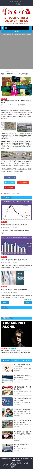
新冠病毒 (16, 193)
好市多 (12, 193)
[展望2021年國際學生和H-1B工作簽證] (7, 448)
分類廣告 (13, 467)
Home (6, 463)
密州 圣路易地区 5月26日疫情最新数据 (14, 260)
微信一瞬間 (5, 465)
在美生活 (13, 463)
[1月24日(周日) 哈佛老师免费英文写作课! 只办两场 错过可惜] (7, 413)
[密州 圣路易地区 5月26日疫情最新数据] (16, 245)
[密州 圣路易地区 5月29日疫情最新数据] (12, 278)
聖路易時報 (13, 465)
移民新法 (19, 463)
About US (19, 467)
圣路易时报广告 (11, 348)
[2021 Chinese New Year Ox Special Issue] (7, 368)
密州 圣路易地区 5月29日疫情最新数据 (14, 289)
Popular (7, 360)
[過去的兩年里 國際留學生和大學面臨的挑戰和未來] (7, 424)
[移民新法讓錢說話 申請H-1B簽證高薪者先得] (7, 390)
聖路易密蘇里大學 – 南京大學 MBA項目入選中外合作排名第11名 (22, 434)
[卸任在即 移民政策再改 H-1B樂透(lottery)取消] (7, 401)
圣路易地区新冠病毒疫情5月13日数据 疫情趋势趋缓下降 (6, 302)
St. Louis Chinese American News (16, 19)
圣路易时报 (3, 98)
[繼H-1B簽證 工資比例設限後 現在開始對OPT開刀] (7, 379)
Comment (28, 360)
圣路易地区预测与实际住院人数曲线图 (14, 225)
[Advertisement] (16, 52)
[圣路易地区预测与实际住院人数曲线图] (16, 210)
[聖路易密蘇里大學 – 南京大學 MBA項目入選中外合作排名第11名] (7, 435)
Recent (17, 360)
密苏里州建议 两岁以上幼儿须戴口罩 (29, 303)
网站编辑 (13, 105)
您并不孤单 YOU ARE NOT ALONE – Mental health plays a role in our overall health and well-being (15, 351)
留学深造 (26, 463)
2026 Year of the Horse (24, 465)
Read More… (27, 233)
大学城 (8, 193)
